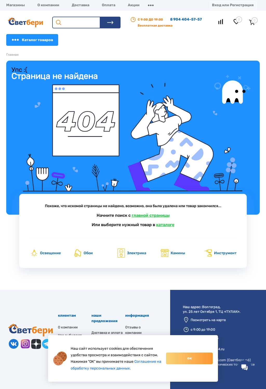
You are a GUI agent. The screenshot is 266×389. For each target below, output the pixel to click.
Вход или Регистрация (233, 5)
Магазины (15, 5)
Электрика (136, 253)
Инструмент (225, 253)
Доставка (80, 5)
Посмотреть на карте (208, 320)
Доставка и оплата (106, 333)
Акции (133, 5)
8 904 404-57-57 (186, 19)
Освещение (50, 253)
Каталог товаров (37, 40)
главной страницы (151, 215)
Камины (178, 253)
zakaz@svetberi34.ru (208, 349)
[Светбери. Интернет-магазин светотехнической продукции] (30, 335)
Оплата (108, 5)
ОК (189, 358)
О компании (48, 5)
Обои (88, 253)
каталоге (165, 224)
